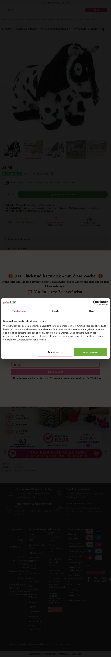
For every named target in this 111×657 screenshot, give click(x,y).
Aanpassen (53, 352)
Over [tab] (91, 311)
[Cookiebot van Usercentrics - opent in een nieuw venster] (95, 303)
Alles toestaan (90, 352)
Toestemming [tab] (19, 311)
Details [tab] (55, 311)
